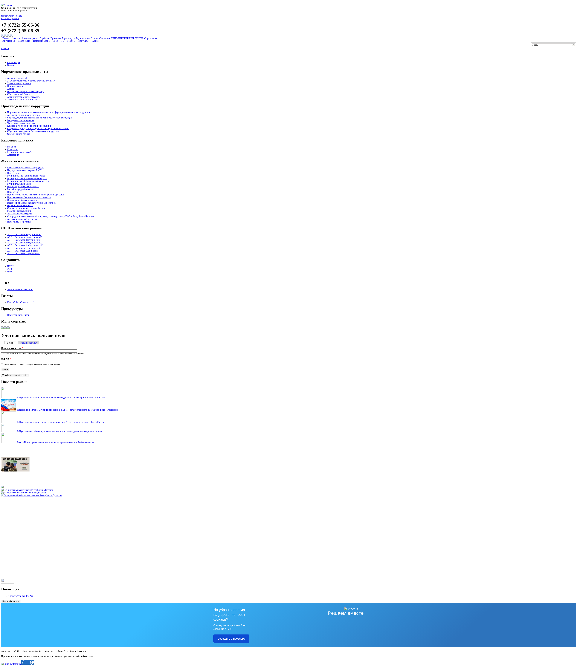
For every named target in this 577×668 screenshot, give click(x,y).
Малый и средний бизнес (20, 189)
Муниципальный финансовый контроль (28, 181)
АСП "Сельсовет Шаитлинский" (24, 248)
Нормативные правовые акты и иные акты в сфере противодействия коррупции (48, 112)
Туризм (95, 41)
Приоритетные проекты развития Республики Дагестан (35, 194)
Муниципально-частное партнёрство (26, 175)
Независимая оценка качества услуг (25, 91)
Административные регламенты (23, 97)
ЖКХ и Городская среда (19, 213)
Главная (6, 38)
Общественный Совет (18, 94)
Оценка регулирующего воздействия (26, 208)
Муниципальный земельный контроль (27, 178)
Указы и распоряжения (19, 83)
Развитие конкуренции (19, 211)
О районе (44, 38)
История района (41, 41)
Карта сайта (24, 41)
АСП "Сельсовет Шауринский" (23, 253)
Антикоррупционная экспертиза (24, 115)
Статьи (94, 38)
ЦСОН (10, 266)
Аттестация (13, 155)
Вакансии (12, 146)
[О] (31, 495)
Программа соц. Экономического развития (29, 197)
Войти (11, 342)
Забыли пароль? (28, 342)
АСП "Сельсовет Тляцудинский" (24, 242)
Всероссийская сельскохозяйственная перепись (31, 202)
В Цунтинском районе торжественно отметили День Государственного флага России (61, 422)
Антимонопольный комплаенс (23, 219)
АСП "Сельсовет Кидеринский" (24, 234)
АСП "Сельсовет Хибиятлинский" (25, 245)
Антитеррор (8, 41)
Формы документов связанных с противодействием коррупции (39, 117)
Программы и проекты (19, 221)
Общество (104, 38)
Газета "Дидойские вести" (20, 302)
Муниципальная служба (19, 152)
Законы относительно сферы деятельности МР (31, 80)
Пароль (6, 358)
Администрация (30, 38)
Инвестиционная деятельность (23, 186)
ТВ (62, 41)
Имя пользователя (12, 348)
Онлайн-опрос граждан (19, 134)
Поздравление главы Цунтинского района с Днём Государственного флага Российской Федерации (67, 409)
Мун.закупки (83, 38)
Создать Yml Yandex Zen (20, 596)
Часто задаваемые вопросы (21, 123)
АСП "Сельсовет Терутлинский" (24, 240)
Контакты (83, 41)
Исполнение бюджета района (22, 200)
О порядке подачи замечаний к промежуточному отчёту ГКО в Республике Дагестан (51, 216)
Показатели (13, 192)
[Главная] (6, 5)
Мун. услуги (68, 38)
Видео (10, 65)
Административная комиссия (22, 99)
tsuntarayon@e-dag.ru (11, 15)
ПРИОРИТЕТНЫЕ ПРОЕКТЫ (127, 38)
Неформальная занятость (20, 205)
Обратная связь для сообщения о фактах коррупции (33, 131)
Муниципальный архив (19, 184)
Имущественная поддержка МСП (24, 170)
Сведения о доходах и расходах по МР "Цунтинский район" (38, 128)
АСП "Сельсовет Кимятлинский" (24, 237)
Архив (10, 89)
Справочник (150, 38)
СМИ (55, 41)
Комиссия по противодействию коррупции (29, 125)
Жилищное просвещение (20, 289)
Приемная (55, 38)
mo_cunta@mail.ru (10, 18)
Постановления (15, 86)
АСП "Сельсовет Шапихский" (23, 250)
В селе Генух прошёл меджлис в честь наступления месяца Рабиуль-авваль (55, 442)
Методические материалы (20, 120)
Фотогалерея (13, 62)
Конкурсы (12, 149)
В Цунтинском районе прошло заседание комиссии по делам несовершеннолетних (59, 431)
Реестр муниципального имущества (25, 167)
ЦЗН (9, 271)
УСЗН (10, 269)
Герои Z (71, 41)
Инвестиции (13, 173)
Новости (16, 38)
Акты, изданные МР (17, 78)
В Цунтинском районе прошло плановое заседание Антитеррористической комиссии (61, 397)
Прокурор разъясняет (18, 315)
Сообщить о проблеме (231, 638)
